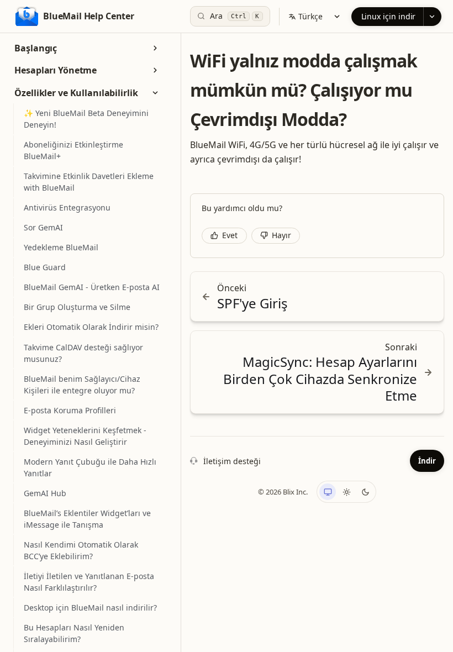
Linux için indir (388, 16)
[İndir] (432, 16)
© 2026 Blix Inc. (283, 492)
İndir (427, 461)
